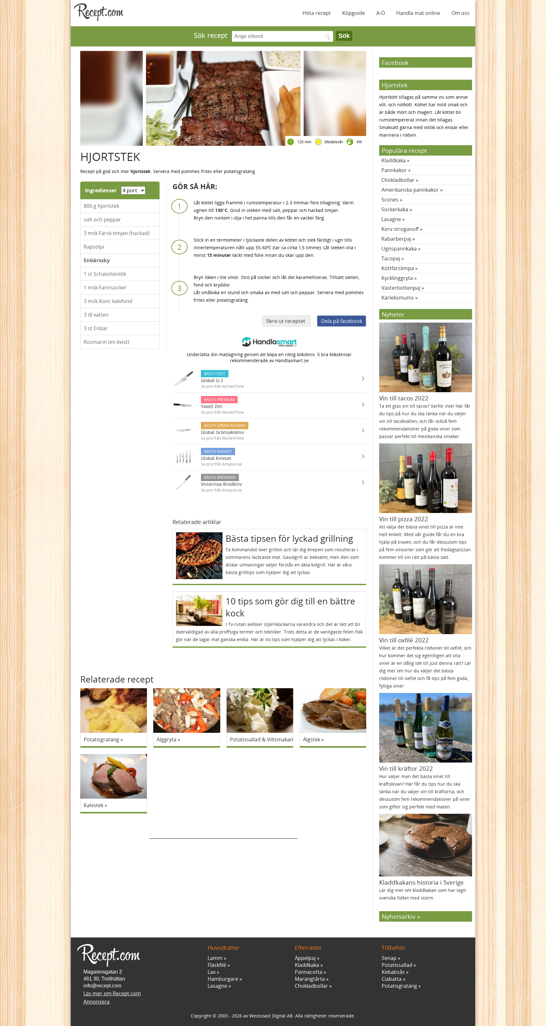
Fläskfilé (217, 964)
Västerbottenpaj (400, 287)
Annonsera (96, 1001)
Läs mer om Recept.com (112, 993)
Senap (389, 958)
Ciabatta (392, 978)
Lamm (215, 958)
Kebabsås (393, 971)
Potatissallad (397, 964)
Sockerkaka (394, 209)
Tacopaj (390, 258)
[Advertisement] (223, 829)
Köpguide (353, 12)
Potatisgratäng (399, 985)
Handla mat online (418, 12)
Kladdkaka (393, 160)
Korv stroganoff (400, 229)
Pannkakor (394, 170)
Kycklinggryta (397, 278)
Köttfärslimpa (397, 268)
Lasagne (391, 219)
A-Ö (380, 12)
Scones (389, 199)
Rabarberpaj (396, 238)
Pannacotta (308, 971)
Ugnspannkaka (399, 248)
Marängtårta (310, 978)
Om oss (461, 12)
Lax (211, 971)
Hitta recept (316, 12)
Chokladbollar (398, 179)
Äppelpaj (305, 958)
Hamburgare (223, 978)
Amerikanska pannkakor (410, 189)
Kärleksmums (397, 297)
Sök (344, 35)
